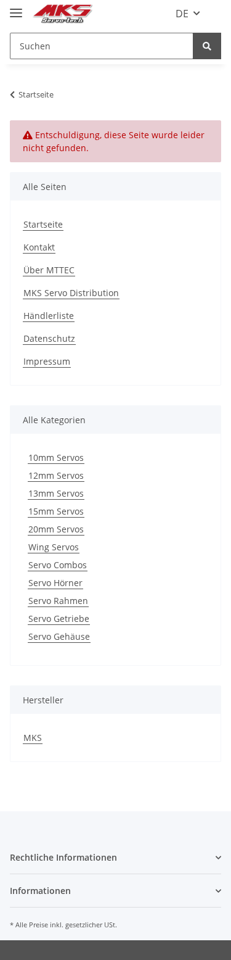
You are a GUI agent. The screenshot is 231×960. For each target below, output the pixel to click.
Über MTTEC (49, 270)
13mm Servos (56, 493)
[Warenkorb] (214, 14)
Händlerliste (48, 315)
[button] (115, 857)
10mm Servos (56, 457)
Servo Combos (57, 565)
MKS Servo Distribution (71, 293)
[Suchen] (207, 46)
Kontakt (39, 247)
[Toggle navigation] (16, 7)
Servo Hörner (55, 583)
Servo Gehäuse (59, 636)
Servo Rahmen (58, 600)
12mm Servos (56, 475)
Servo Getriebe (58, 618)
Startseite (43, 224)
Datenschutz (49, 338)
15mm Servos (56, 511)
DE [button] (182, 13)
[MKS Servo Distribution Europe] (62, 14)
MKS (32, 737)
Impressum (46, 361)
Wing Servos (53, 547)
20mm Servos (56, 529)
